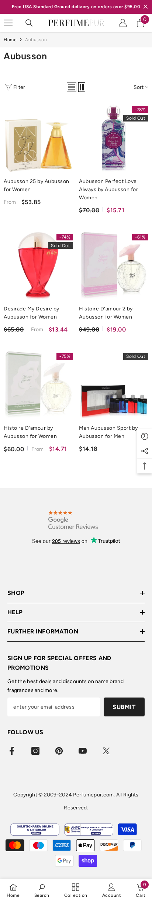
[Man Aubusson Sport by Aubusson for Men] (113, 385)
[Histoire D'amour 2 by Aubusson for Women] (113, 265)
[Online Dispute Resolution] (34, 829)
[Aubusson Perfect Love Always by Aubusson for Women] (113, 138)
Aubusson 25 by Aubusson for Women (36, 185)
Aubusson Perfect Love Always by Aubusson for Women (108, 189)
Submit (124, 706)
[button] (71, 87)
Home (10, 39)
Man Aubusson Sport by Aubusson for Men (108, 432)
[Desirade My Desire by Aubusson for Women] (38, 265)
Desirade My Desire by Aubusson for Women (31, 313)
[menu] (8, 23)
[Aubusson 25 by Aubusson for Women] (38, 138)
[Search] (29, 23)
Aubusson (36, 39)
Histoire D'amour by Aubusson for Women (30, 432)
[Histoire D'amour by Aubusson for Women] (38, 385)
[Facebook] (12, 751)
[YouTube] (82, 751)
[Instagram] (35, 751)
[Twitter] (106, 751)
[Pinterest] (59, 751)
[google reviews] (73, 519)
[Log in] (123, 23)
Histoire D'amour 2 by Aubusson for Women (106, 313)
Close (145, 7)
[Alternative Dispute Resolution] (88, 829)
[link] (42, 890)
